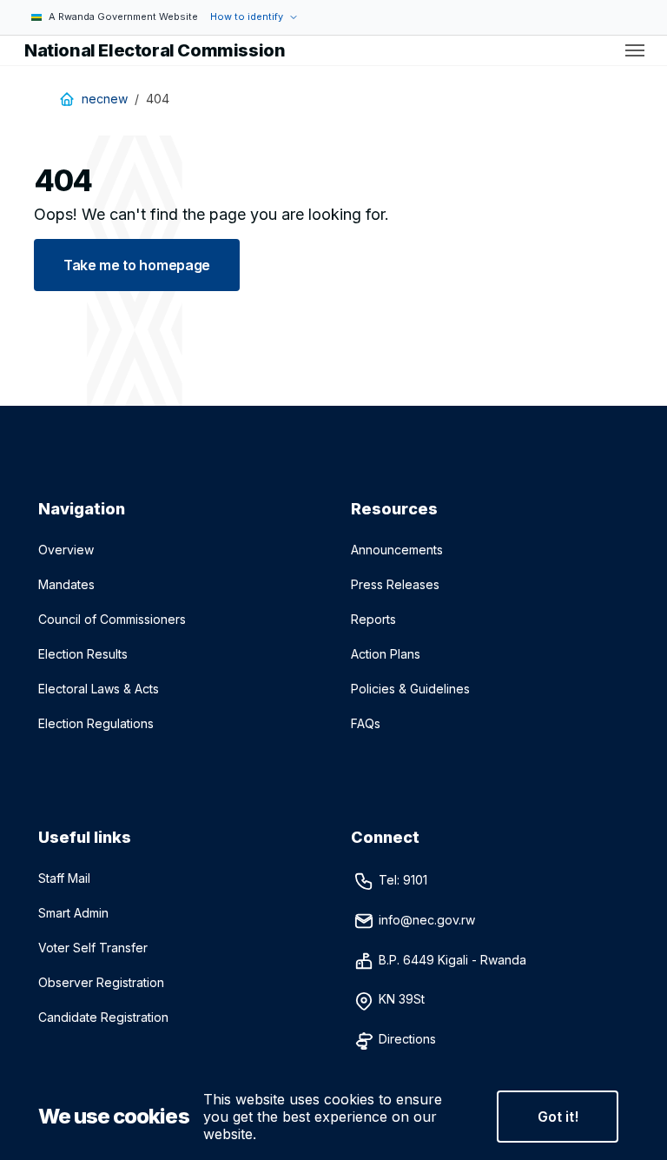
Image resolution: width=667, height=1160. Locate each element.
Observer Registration (101, 982)
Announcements (397, 549)
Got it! (558, 1116)
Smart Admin (73, 912)
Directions (407, 1038)
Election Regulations (96, 723)
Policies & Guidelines (410, 688)
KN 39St (403, 998)
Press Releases (395, 584)
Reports (373, 619)
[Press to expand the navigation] (635, 50)
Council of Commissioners (112, 619)
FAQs (365, 723)
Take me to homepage (136, 265)
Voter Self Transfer (93, 947)
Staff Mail (64, 878)
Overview (66, 549)
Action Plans (385, 653)
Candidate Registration (103, 1017)
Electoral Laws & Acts (98, 688)
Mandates (66, 584)
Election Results (83, 653)
